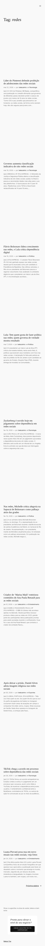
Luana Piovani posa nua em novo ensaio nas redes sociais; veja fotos (20, 853)
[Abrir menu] (40, 6)
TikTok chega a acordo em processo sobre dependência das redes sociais (21, 770)
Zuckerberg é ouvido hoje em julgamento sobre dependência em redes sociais (20, 423)
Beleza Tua (7, 941)
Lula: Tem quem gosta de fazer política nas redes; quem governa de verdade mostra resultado (22, 337)
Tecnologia (33, 87)
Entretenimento (33, 604)
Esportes (32, 692)
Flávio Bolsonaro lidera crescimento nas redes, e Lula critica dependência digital (21, 249)
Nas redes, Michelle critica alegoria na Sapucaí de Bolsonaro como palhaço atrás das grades (22, 509)
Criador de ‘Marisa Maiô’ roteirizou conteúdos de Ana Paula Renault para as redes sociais (22, 597)
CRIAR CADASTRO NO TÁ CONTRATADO (22, 929)
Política (31, 256)
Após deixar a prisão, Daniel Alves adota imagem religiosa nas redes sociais (21, 686)
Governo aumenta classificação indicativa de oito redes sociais (19, 165)
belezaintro (23, 87)
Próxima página (33, 886)
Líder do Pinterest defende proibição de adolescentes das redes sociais (21, 82)
